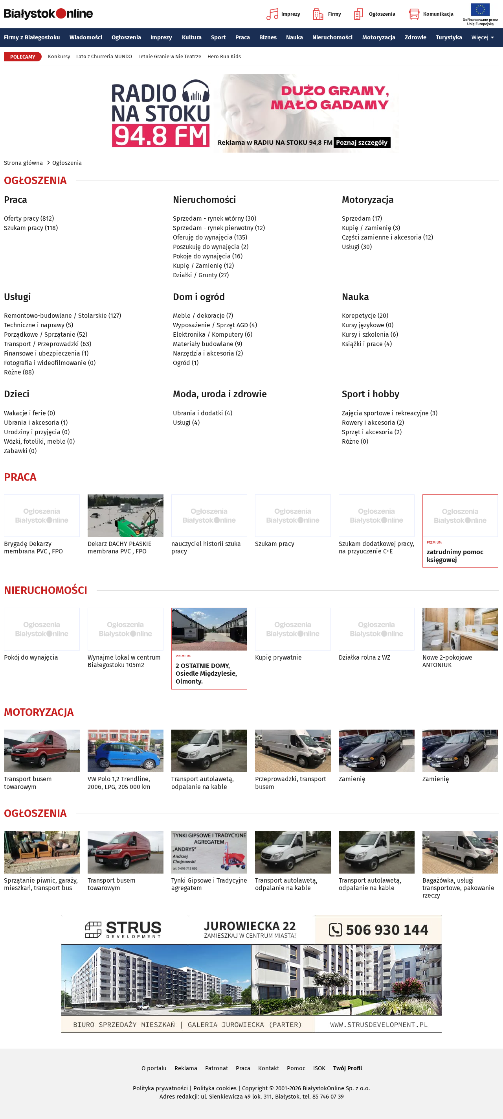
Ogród (181, 363)
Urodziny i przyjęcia (32, 432)
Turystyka (449, 37)
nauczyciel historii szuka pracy (206, 547)
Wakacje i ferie (25, 413)
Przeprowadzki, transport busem (290, 782)
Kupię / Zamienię (197, 265)
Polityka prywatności (160, 1088)
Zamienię (352, 779)
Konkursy (59, 56)
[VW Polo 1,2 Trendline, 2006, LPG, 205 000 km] (125, 751)
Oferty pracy (21, 218)
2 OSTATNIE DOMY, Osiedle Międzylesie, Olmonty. (206, 674)
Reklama (185, 1068)
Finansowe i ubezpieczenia (42, 353)
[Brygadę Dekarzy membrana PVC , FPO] (42, 515)
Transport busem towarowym (28, 782)
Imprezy (290, 14)
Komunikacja (438, 14)
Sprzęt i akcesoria (367, 432)
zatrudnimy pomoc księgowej (455, 556)
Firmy (334, 14)
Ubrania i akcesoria (31, 422)
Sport (218, 37)
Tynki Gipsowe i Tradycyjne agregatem (209, 884)
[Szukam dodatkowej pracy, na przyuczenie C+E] (377, 515)
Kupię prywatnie (278, 657)
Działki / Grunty (195, 275)
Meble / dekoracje (199, 315)
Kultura (192, 37)
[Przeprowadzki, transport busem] (293, 751)
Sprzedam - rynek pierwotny (213, 228)
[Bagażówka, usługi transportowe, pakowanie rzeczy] (460, 852)
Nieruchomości (332, 37)
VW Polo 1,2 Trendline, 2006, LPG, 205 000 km (119, 782)
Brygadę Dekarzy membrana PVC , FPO (33, 547)
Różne (12, 372)
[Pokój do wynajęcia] (42, 629)
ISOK (319, 1068)
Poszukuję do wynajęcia (206, 247)
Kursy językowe (363, 325)
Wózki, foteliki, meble (35, 441)
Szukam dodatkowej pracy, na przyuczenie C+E (376, 547)
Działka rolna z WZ (364, 657)
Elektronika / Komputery (208, 334)
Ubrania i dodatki (198, 413)
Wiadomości (86, 37)
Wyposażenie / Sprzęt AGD (210, 325)
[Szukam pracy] (293, 515)
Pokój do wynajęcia (31, 657)
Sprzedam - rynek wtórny (208, 218)
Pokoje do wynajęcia (202, 256)
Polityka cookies (215, 1088)
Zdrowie (415, 37)
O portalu (154, 1068)
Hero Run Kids (224, 56)
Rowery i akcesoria (368, 422)
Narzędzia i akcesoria (203, 353)
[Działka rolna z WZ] (377, 629)
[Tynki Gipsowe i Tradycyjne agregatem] (209, 852)
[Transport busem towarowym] (42, 751)
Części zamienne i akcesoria (382, 237)
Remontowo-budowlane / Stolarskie (55, 315)
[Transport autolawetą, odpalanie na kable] (209, 751)
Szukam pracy (23, 228)
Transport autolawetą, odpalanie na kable (202, 782)
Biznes (268, 37)
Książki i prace (362, 344)
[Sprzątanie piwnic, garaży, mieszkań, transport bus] (42, 852)
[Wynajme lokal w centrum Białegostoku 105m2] (125, 629)
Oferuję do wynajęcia (203, 237)
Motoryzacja (378, 37)
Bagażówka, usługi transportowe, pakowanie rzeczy (458, 888)
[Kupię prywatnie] (293, 629)
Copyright (255, 1088)
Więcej (480, 37)
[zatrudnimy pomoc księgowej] (460, 516)
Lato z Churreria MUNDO (104, 56)
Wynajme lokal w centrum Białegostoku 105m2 (124, 661)
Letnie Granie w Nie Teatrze (169, 56)
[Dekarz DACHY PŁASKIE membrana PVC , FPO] (125, 515)
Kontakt (268, 1068)
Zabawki (16, 451)
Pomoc (296, 1068)
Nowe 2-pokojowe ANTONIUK (447, 661)
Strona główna (23, 162)
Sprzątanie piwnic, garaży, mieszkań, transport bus (41, 884)
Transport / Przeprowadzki (41, 344)
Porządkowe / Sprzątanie (39, 334)
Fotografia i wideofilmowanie (45, 363)
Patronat (216, 1068)
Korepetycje (359, 315)
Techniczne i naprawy (34, 325)
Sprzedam (356, 218)
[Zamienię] (377, 751)
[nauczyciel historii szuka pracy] (209, 515)
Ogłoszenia (382, 14)
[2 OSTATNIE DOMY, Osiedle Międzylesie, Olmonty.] (209, 629)
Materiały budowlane (203, 344)
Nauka (294, 37)
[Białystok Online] (48, 14)
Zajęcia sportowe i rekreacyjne (385, 413)
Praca (242, 37)
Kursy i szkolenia (365, 334)
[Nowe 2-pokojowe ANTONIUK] (460, 629)
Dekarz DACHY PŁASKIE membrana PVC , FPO (120, 547)
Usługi (351, 247)
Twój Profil (347, 1068)
